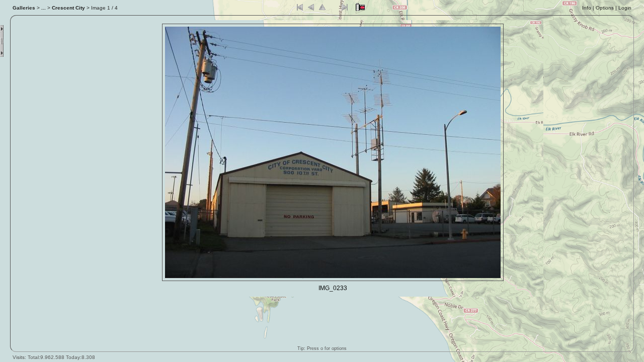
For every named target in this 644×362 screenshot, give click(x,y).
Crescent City (68, 8)
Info (586, 8)
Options (605, 8)
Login (624, 8)
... (43, 8)
